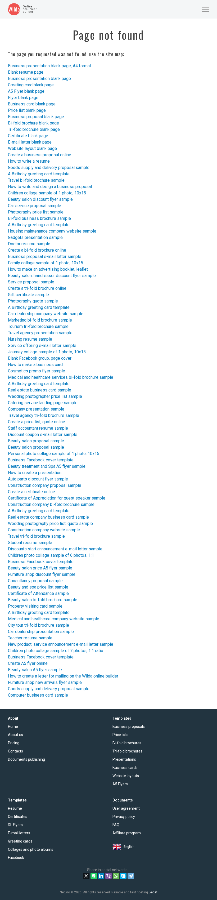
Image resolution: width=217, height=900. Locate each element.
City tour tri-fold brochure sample (38, 625)
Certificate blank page (28, 135)
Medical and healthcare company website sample (53, 618)
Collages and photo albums (30, 849)
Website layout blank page (32, 148)
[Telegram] (131, 876)
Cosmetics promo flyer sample (36, 370)
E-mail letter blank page (30, 142)
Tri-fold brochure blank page (34, 129)
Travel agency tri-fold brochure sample (43, 415)
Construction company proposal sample (44, 485)
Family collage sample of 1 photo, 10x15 (45, 262)
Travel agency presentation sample (40, 332)
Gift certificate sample (28, 294)
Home (13, 726)
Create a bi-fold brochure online (37, 250)
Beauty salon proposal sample (36, 440)
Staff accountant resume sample (38, 428)
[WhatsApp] (116, 876)
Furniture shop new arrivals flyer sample (45, 682)
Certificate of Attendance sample (38, 593)
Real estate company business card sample (48, 517)
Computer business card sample (38, 695)
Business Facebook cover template (41, 459)
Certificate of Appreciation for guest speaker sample (56, 498)
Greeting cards (20, 841)
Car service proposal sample (34, 205)
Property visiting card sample (35, 606)
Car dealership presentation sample (41, 631)
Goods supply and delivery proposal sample (48, 167)
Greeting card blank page (31, 84)
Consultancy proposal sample (35, 580)
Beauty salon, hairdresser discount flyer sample (52, 275)
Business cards (125, 767)
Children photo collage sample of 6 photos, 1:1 (51, 555)
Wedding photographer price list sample (45, 396)
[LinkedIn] (101, 876)
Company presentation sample (36, 409)
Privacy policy (123, 816)
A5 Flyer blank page (26, 91)
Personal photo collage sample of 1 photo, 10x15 (53, 453)
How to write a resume (29, 161)
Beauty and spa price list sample (38, 587)
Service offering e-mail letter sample (42, 345)
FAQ (115, 825)
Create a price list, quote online (36, 421)
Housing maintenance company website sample (52, 231)
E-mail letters (19, 833)
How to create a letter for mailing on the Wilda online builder (63, 676)
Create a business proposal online (39, 154)
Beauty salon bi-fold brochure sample (42, 599)
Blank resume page (25, 72)
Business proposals (128, 726)
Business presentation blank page (39, 78)
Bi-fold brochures (126, 743)
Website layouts (125, 776)
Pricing (13, 743)
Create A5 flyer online (28, 663)
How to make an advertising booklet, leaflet (48, 269)
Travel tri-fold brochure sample (36, 536)
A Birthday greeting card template (39, 173)
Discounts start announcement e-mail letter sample (55, 548)
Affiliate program (126, 833)
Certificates (17, 816)
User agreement (126, 808)
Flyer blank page (23, 97)
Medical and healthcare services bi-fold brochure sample (60, 377)
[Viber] (108, 876)
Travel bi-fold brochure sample (36, 180)
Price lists (120, 735)
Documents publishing (26, 759)
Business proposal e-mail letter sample (44, 256)
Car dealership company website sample (45, 313)
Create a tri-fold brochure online (37, 288)
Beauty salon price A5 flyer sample (40, 568)
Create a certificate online (31, 491)
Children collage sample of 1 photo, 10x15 (47, 192)
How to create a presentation (34, 472)
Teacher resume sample (30, 637)
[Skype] (123, 876)
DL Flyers (15, 825)
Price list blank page (27, 110)
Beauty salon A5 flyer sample (35, 669)
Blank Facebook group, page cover (39, 358)
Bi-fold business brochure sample (39, 218)
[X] (86, 876)
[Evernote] (94, 876)
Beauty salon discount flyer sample (40, 199)
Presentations (124, 759)
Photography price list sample (36, 212)
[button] (205, 9)
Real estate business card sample (39, 390)
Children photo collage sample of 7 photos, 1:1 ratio (55, 650)
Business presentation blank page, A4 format (49, 65)
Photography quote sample (33, 301)
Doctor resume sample (29, 243)
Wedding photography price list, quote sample (50, 523)
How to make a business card (35, 364)
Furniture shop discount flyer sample (41, 574)
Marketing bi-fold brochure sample (40, 320)
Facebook (16, 858)
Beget (153, 892)
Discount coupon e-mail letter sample (42, 434)
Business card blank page (32, 103)
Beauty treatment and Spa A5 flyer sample (46, 466)
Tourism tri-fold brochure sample (38, 326)
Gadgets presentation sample (35, 237)
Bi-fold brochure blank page (33, 123)
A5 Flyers (120, 784)
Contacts (15, 751)
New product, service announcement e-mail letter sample (60, 644)
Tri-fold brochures (127, 751)
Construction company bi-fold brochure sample (51, 504)
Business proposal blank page (36, 116)
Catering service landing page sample (43, 402)
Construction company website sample (44, 529)
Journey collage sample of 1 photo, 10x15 (47, 351)
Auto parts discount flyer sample (38, 479)
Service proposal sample (31, 281)
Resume (15, 808)
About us (15, 735)
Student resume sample (30, 542)
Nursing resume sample (30, 339)
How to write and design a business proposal (50, 186)
